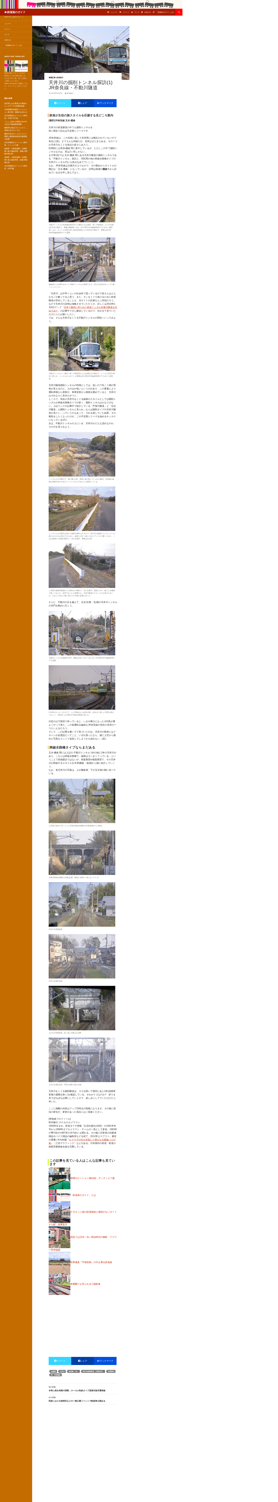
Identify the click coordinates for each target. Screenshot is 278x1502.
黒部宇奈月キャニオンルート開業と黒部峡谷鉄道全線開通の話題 (15, 136)
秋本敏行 (70, 93)
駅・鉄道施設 (56, 1375)
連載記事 (52, 78)
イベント (126, 12)
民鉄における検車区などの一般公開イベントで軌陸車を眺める (77, 1399)
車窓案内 (111, 1371)
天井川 (62, 1371)
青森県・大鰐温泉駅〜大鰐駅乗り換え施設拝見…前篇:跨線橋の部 (15, 159)
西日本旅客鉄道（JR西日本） (93, 1371)
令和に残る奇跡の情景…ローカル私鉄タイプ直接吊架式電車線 (77, 1389)
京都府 (53, 1371)
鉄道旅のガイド (16, 12)
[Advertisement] (83, 1319)
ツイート (61, 103)
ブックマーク (106, 103)
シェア (83, 103)
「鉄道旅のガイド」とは (165, 12)
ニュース (114, 12)
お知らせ (147, 12)
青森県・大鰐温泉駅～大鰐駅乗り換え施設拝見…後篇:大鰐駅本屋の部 (15, 151)
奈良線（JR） (74, 1371)
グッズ (136, 12)
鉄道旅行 (59, 78)
